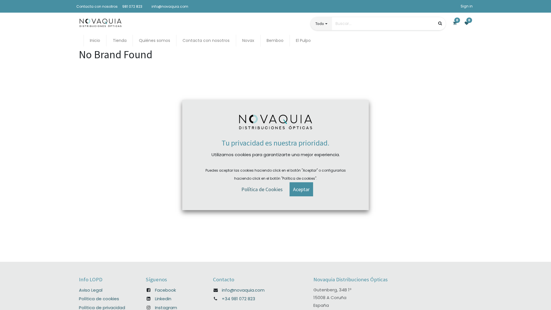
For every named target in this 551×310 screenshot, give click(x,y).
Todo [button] (319, 23)
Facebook (165, 290)
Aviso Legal (90, 290)
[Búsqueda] (440, 23)
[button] (301, 189)
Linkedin (163, 299)
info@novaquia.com (243, 290)
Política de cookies (99, 299)
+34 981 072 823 (238, 299)
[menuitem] (95, 40)
